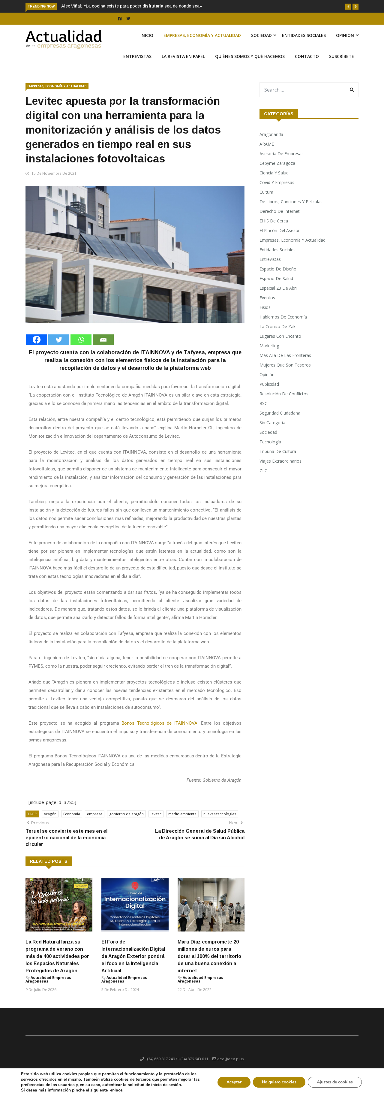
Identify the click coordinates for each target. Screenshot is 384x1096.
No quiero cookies (279, 1082)
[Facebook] (36, 339)
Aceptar (234, 1082)
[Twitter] (58, 339)
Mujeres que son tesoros (285, 365)
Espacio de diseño (278, 269)
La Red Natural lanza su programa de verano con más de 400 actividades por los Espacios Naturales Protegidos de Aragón (57, 956)
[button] (348, 7)
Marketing (269, 346)
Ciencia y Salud (274, 173)
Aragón (50, 814)
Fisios (265, 307)
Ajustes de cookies (335, 1082)
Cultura (266, 192)
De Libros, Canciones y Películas (291, 201)
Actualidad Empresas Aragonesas (48, 979)
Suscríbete (341, 56)
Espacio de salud (276, 278)
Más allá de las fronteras (285, 355)
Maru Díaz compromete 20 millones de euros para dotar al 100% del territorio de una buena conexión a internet (209, 956)
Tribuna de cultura (278, 451)
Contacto (307, 56)
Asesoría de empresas (282, 153)
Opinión (345, 35)
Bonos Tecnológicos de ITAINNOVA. (160, 723)
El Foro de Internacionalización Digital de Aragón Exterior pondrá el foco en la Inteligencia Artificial (133, 956)
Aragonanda (271, 134)
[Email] (103, 339)
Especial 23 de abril (279, 288)
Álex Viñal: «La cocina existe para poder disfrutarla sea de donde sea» (131, 6)
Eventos (267, 297)
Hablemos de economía (283, 317)
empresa (94, 814)
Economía (71, 814)
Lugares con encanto (280, 336)
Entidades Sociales (304, 35)
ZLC (263, 470)
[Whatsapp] (81, 339)
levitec (156, 814)
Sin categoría (272, 422)
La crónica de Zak (278, 326)
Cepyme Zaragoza (277, 163)
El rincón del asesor (280, 230)
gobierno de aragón (126, 814)
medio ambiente (182, 814)
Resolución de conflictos (284, 394)
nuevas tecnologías (219, 814)
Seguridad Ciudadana (280, 413)
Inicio (146, 35)
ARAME (267, 144)
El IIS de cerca (274, 221)
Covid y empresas (277, 182)
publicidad (269, 384)
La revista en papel (183, 56)
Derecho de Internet (280, 211)
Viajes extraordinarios (281, 461)
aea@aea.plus (230, 1058)
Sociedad (261, 35)
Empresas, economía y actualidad (202, 35)
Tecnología (270, 442)
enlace (116, 1090)
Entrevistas (137, 56)
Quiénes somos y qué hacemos (250, 56)
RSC (263, 403)
